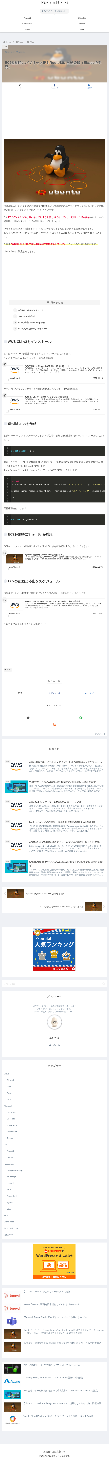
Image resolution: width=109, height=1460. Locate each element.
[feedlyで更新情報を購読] (81, 718)
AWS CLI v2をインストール (30, 310)
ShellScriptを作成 (26, 316)
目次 (53, 302)
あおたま (54, 1037)
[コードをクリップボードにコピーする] (102, 449)
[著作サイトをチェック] (28, 718)
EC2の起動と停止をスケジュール (33, 328)
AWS (9, 670)
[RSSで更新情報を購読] (54, 725)
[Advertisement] (54, 114)
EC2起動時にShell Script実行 (31, 322)
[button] (103, 983)
